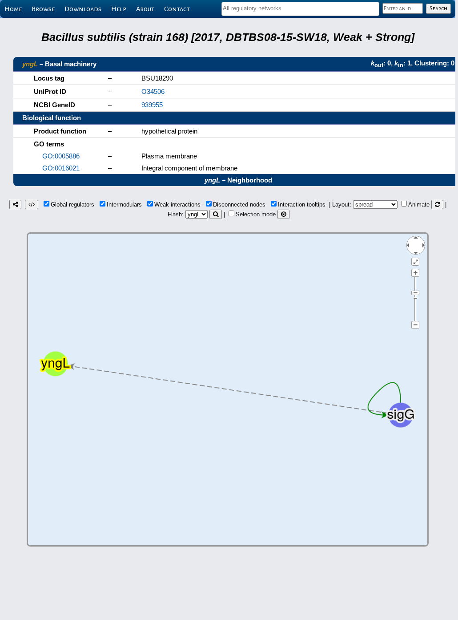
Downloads (82, 8)
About (145, 8)
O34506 (153, 91)
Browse (43, 8)
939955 (152, 105)
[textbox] (300, 8)
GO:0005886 (61, 156)
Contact (177, 8)
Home (13, 8)
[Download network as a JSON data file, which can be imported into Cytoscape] (31, 204)
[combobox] (300, 9)
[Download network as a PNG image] (15, 204)
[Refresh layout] (437, 204)
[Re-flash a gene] (215, 214)
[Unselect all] (283, 214)
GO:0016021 (61, 168)
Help (118, 8)
